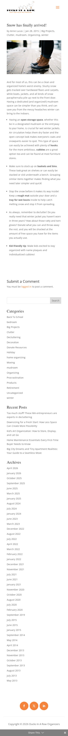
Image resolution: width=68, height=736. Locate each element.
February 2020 (15, 609)
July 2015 (12, 619)
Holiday (11, 352)
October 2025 (14, 478)
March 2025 (13, 493)
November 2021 (15, 569)
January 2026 (14, 473)
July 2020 (12, 604)
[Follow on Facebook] (24, 706)
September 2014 (16, 635)
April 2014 (12, 645)
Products (12, 382)
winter (45, 34)
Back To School (15, 317)
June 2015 (12, 625)
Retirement (13, 387)
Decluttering (13, 337)
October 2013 (14, 660)
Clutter (10, 34)
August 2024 (13, 503)
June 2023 (12, 518)
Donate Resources (17, 347)
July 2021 (12, 574)
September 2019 (16, 614)
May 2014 (12, 640)
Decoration (13, 342)
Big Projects (47, 31)
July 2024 (12, 508)
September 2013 (16, 665)
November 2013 (15, 655)
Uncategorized (15, 392)
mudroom (21, 34)
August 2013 (13, 670)
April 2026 (12, 468)
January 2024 (14, 513)
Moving (11, 362)
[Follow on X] (34, 706)
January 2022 (14, 559)
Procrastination (15, 377)
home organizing (16, 357)
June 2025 (12, 488)
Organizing (34, 34)
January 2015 (14, 630)
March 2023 (13, 523)
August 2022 (13, 533)
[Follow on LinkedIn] (44, 706)
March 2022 (13, 549)
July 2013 (12, 675)
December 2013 (15, 650)
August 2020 (13, 599)
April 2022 (12, 544)
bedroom (12, 322)
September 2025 (16, 483)
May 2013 (12, 680)
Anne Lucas (16, 31)
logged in (26, 286)
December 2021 (15, 564)
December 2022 (15, 528)
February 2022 (15, 554)
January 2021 (14, 584)
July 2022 (12, 538)
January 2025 (14, 498)
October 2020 (14, 594)
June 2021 (12, 579)
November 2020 (15, 589)
